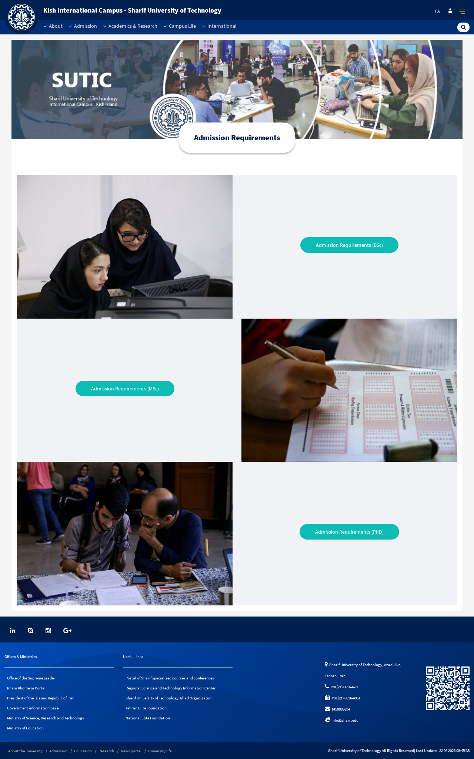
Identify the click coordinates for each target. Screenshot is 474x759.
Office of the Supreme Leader (31, 678)
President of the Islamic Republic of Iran (40, 698)
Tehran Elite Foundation (146, 708)
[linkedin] (13, 631)
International (221, 26)
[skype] (30, 631)
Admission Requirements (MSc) (125, 388)
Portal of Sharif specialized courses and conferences (170, 678)
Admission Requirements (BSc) (349, 245)
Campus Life (182, 26)
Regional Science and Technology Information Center (171, 688)
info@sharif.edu (344, 720)
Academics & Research (132, 26)
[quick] (462, 11)
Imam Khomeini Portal (26, 688)
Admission (85, 26)
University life (159, 750)
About (55, 26)
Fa (437, 11)
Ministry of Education (25, 728)
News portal (131, 750)
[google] (67, 631)
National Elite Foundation (148, 718)
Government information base (33, 708)
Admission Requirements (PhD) (349, 531)
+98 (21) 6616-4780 (344, 686)
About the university (25, 750)
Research (106, 750)
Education (83, 750)
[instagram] (48, 631)
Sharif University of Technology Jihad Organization (169, 698)
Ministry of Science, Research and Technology (45, 718)
